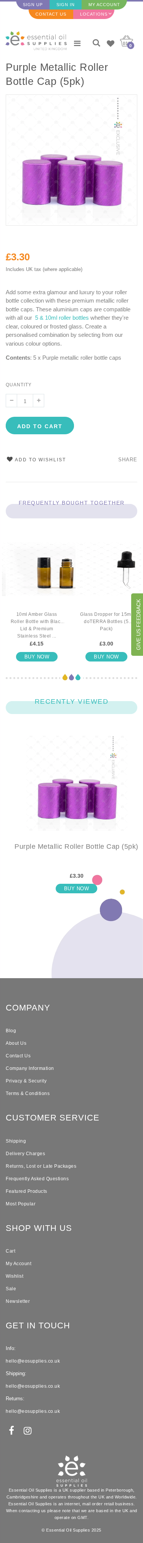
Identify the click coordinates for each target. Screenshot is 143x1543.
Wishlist (14, 1276)
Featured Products (26, 1191)
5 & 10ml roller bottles (62, 317)
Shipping (16, 1141)
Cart (10, 1251)
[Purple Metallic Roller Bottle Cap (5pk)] (76, 789)
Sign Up (33, 4)
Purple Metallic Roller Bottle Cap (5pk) (57, 74)
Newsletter (18, 1301)
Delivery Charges (25, 1153)
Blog (11, 1030)
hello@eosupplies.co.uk (33, 1361)
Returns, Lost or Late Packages (41, 1166)
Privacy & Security (26, 1081)
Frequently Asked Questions (37, 1178)
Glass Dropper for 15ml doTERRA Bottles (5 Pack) (106, 621)
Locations (94, 14)
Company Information (30, 1068)
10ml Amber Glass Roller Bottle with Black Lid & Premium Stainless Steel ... (37, 625)
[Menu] (77, 43)
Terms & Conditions (28, 1093)
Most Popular (20, 1204)
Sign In (65, 4)
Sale (11, 1288)
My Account (104, 4)
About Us (16, 1043)
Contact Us (50, 14)
